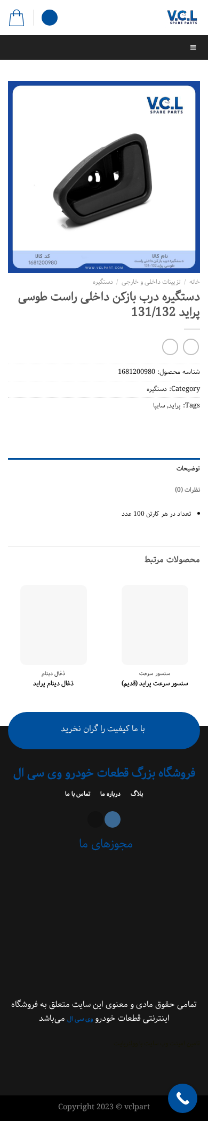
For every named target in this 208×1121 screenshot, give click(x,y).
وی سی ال (80, 1018)
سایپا (159, 405)
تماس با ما (78, 793)
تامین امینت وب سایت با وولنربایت (157, 1043)
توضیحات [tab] (188, 468)
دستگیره (103, 281)
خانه (194, 281)
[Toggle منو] (104, 47)
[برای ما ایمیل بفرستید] (95, 819)
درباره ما (110, 793)
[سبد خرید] (16, 17)
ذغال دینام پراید (53, 683)
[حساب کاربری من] (50, 18)
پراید (175, 405)
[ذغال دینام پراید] (53, 625)
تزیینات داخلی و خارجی (151, 281)
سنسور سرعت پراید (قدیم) (155, 683)
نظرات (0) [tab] (187, 489)
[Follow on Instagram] (113, 819)
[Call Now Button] (182, 1098)
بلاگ (136, 793)
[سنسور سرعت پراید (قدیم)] (155, 625)
